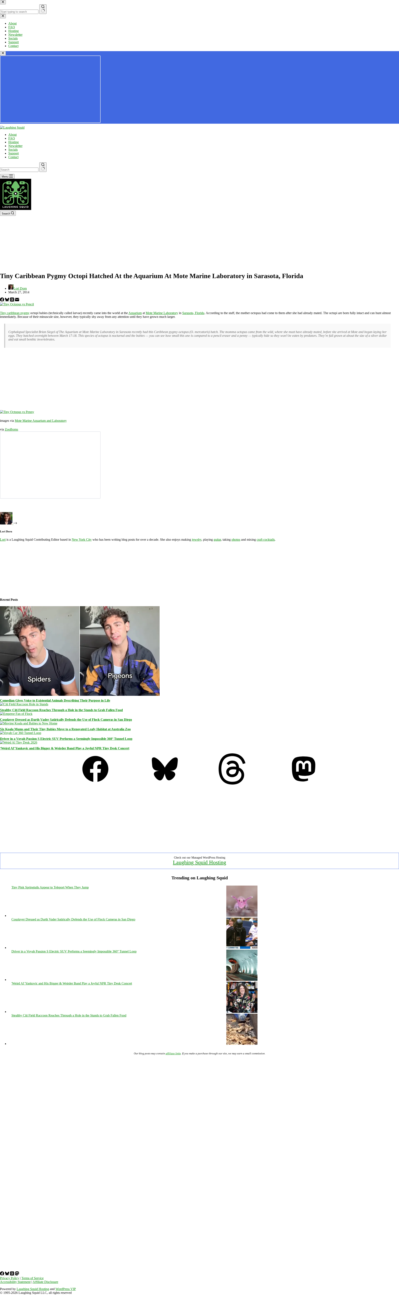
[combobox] (19, 170)
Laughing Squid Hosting (199, 862)
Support (13, 153)
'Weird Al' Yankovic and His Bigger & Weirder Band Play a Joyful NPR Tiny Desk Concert (71, 983)
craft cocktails (266, 539)
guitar (217, 539)
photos (236, 539)
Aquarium (135, 313)
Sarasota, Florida (193, 313)
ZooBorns (11, 429)
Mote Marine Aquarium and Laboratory (41, 420)
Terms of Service (32, 1278)
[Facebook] (2, 300)
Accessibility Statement (15, 1282)
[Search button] (43, 167)
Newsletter (15, 146)
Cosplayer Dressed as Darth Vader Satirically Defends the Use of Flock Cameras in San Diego (66, 719)
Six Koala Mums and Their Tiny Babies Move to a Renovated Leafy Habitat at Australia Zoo (65, 729)
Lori (3, 539)
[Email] (17, 300)
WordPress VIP (65, 1289)
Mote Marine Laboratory (162, 313)
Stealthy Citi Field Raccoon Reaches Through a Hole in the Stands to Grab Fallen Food (61, 710)
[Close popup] (3, 53)
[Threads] (12, 300)
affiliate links (173, 1053)
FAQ (11, 138)
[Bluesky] (7, 300)
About (12, 134)
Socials (13, 149)
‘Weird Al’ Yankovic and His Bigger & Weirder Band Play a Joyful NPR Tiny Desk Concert (64, 748)
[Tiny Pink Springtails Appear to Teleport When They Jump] (241, 915)
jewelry (196, 539)
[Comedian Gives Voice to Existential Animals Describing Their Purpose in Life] (80, 694)
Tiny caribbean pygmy (15, 313)
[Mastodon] (303, 783)
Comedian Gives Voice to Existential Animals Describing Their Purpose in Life (55, 700)
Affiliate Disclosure (45, 1282)
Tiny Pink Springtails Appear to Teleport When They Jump (50, 887)
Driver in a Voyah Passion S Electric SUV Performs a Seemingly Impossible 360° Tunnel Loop (66, 738)
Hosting (13, 142)
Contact (13, 157)
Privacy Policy (9, 1278)
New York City (82, 539)
